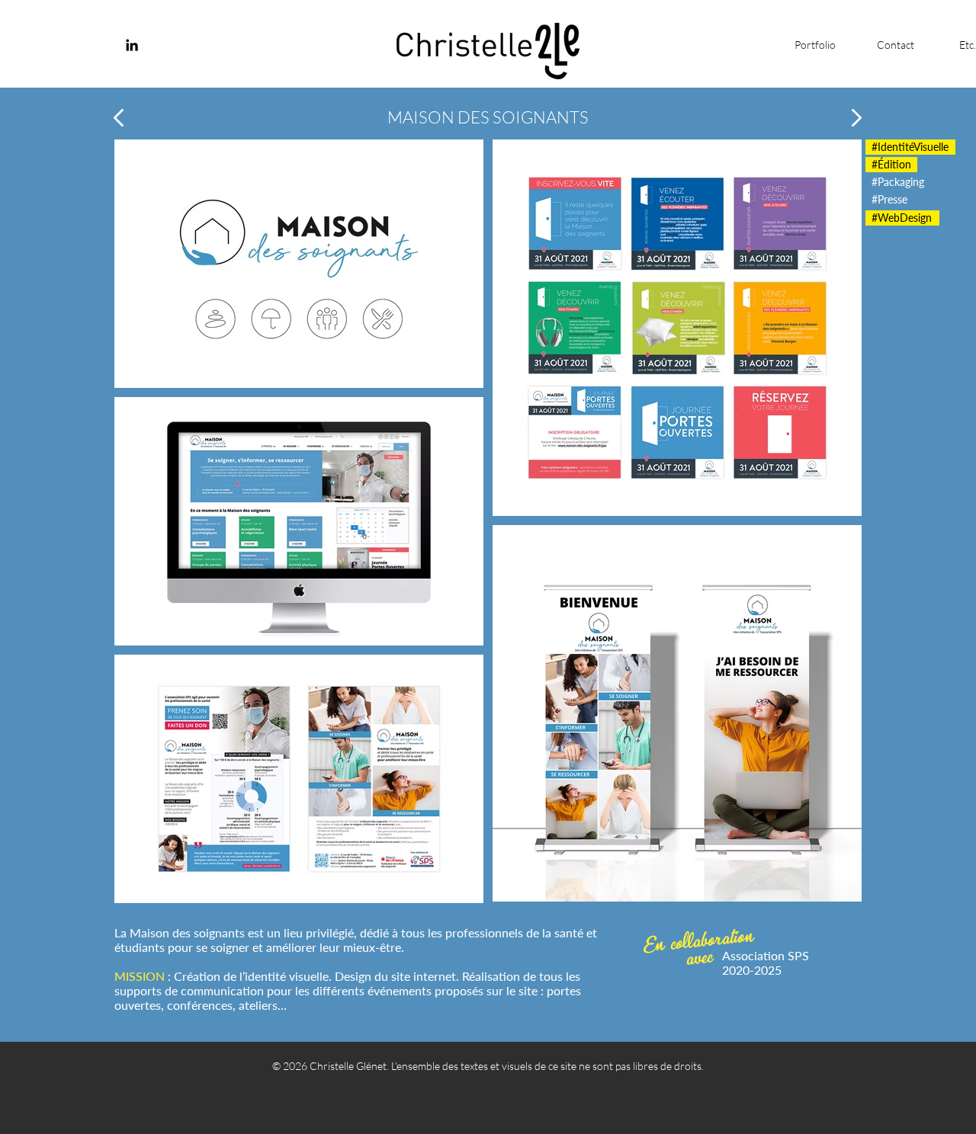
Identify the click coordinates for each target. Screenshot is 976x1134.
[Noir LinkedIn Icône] (132, 45)
